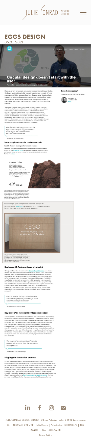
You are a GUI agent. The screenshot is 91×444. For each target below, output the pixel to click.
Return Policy (45, 435)
